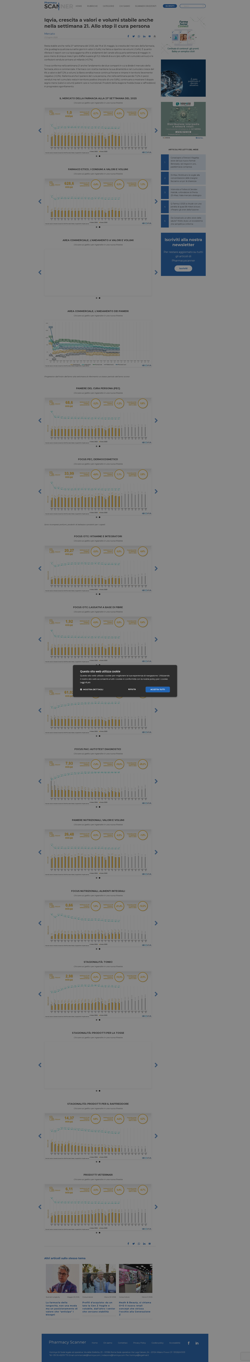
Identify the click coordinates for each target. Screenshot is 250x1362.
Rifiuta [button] (132, 689)
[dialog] (125, 681)
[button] (91, 689)
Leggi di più (85, 682)
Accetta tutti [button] (158, 689)
